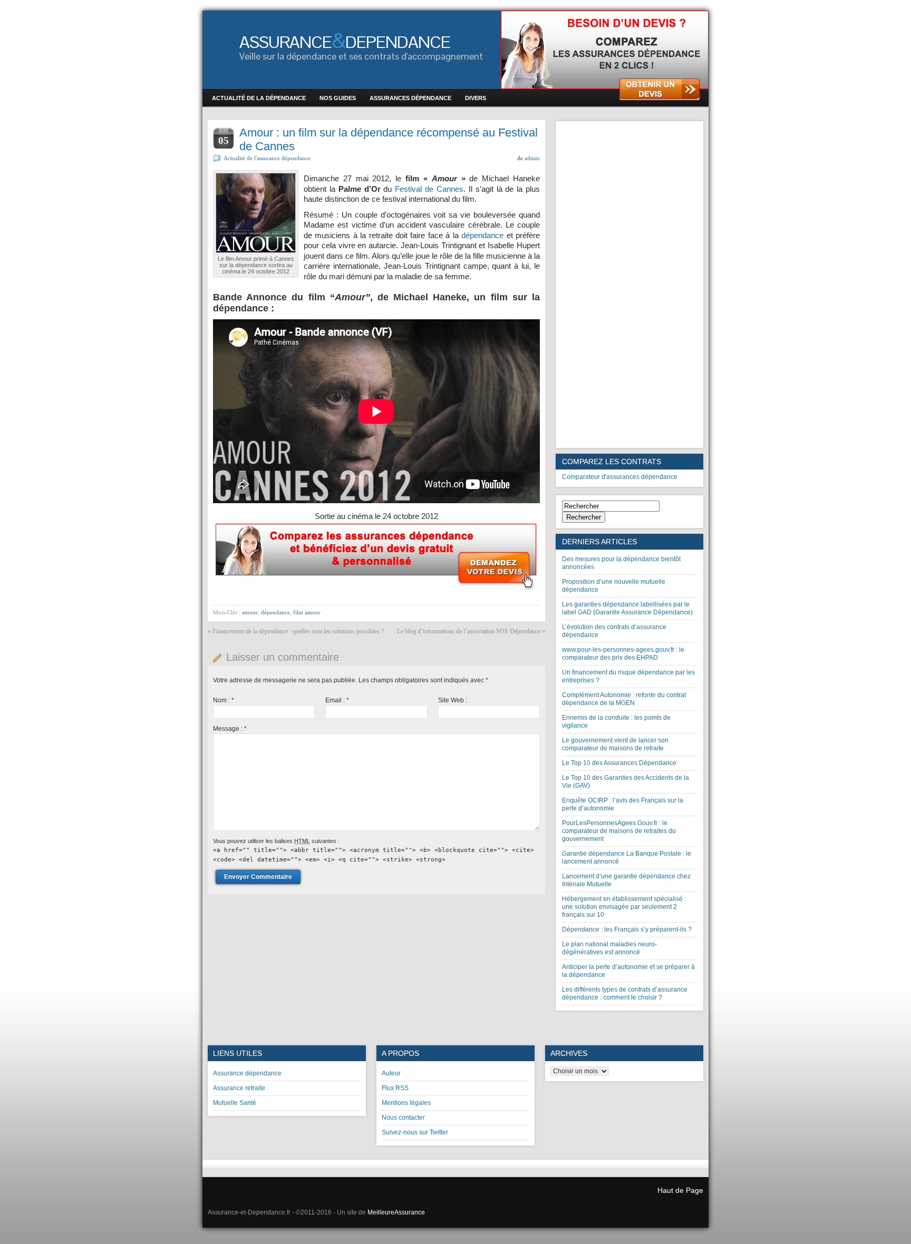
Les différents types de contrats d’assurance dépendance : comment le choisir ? (624, 993)
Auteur (391, 1073)
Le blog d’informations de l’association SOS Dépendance (468, 631)
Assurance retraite (239, 1088)
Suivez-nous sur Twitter (415, 1132)
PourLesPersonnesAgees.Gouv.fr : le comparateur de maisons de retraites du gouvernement (619, 831)
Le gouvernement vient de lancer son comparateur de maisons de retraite (615, 744)
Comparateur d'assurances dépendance (619, 477)
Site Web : (452, 700)
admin (532, 158)
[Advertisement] (629, 284)
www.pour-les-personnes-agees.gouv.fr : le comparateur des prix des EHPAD (623, 653)
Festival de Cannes (429, 188)
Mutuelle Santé (234, 1102)
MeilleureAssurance (396, 1212)
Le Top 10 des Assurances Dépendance (619, 763)
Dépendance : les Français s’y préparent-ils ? (627, 929)
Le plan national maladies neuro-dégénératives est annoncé (609, 948)
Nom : (223, 700)
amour (250, 612)
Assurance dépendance (247, 1073)
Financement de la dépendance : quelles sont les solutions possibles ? (298, 631)
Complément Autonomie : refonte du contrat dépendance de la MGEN (624, 699)
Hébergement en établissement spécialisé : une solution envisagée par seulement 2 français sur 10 (624, 906)
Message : (230, 728)
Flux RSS (395, 1088)
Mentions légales (406, 1102)
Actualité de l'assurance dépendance (267, 158)
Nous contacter (403, 1117)
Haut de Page (680, 1190)
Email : (337, 700)
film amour (307, 612)
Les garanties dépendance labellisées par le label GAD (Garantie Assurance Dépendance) (627, 608)
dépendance (482, 235)
